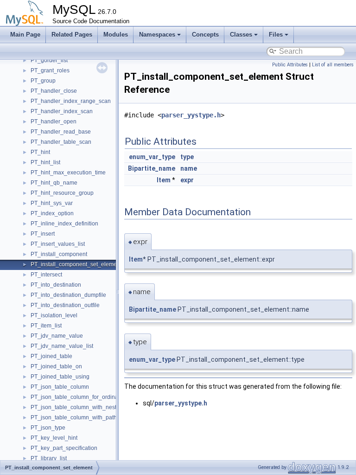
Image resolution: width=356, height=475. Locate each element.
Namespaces (157, 34)
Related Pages (71, 34)
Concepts (205, 34)
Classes (241, 34)
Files (276, 34)
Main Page (25, 34)
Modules (115, 34)
